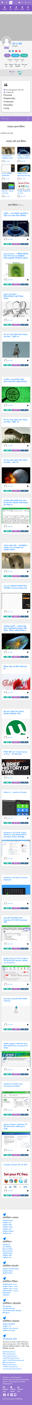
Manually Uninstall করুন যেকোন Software (15, 1000)
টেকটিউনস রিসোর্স (7, 1253)
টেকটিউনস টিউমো (7, 1273)
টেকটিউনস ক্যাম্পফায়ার (9, 1330)
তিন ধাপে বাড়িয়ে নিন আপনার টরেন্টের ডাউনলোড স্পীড (14, 712)
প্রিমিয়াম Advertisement (9, 1365)
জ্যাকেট (5, 9)
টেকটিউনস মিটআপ (8, 1271)
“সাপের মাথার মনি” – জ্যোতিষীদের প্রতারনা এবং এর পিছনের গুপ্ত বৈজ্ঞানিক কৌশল (15, 547)
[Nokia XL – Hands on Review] (8, 188)
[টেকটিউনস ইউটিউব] (15, 1395)
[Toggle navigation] (28, 119)
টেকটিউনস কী (6, 1245)
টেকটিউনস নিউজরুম (8, 1231)
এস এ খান (17, 43)
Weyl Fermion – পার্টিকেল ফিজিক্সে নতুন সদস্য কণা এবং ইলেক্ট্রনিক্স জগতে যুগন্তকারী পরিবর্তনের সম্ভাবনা (16, 256)
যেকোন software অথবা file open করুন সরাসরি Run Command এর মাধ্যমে (16, 1046)
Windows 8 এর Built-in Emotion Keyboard (16, 879)
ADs (27, 9)
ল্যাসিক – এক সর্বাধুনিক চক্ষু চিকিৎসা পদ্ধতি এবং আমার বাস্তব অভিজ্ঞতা (23, 158)
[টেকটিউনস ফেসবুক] (4, 1395)
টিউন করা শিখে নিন (8, 1251)
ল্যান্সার (16, 9)
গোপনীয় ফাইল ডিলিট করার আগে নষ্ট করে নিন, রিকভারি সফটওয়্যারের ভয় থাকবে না (16, 502)
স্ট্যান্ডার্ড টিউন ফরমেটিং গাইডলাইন (12, 1311)
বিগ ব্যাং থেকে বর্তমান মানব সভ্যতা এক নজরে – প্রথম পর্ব (15, 461)
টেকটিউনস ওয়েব (5, 1390)
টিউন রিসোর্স (6, 1313)
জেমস (13, 73)
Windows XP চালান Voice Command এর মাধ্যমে (13, 1085)
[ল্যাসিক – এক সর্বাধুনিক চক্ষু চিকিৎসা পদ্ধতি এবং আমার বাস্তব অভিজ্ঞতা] (23, 152)
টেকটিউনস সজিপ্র (7, 1255)
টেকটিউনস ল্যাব (7, 1229)
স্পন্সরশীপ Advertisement (10, 1367)
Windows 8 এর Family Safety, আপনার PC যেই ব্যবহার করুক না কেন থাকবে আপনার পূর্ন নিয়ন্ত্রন (15, 835)
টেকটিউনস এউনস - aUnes (10, 1289)
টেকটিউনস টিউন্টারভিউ (9, 1324)
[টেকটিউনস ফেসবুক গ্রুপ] (8, 1395)
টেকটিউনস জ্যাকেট (8, 1221)
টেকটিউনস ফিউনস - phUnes (11, 1291)
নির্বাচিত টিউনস (7, 1293)
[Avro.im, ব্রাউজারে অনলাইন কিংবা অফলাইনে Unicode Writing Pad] (8, 168)
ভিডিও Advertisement (9, 1354)
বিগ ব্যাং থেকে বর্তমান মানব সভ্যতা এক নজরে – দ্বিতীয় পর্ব (15, 421)
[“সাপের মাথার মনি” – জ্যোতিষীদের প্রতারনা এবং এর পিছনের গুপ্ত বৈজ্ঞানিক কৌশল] (8, 151)
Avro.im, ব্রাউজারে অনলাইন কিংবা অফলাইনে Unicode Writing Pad (15, 587)
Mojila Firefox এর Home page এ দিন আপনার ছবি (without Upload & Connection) (16, 960)
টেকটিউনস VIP (7, 1326)
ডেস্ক (10, 9)
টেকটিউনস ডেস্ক (7, 1223)
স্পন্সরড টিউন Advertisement (11, 1358)
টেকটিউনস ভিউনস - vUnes (10, 1286)
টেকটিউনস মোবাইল (13, 1390)
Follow (7, 55)
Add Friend (15, 55)
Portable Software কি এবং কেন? (15, 1165)
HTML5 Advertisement (10, 1356)
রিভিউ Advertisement (9, 1362)
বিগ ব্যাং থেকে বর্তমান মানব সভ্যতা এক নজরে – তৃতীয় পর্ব (15, 335)
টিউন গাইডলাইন (7, 1306)
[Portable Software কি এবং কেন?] (23, 187)
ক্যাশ (20, 72)
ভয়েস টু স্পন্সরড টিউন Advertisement (13, 1360)
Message (24, 55)
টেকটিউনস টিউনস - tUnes (10, 1284)
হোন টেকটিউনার (7, 1247)
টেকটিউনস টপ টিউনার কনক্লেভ (11, 1269)
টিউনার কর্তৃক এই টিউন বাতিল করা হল (15, 668)
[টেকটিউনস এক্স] (11, 1395)
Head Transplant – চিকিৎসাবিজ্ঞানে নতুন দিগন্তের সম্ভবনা (13, 296)
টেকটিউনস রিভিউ (7, 1225)
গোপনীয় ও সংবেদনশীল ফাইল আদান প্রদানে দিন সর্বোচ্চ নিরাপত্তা (15, 380)
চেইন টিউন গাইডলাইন (8, 1308)
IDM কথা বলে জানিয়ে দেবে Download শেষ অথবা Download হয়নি (15, 920)
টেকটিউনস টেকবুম (8, 1227)
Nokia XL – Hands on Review (15, 792)
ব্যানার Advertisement (9, 1352)
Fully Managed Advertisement (12, 1369)
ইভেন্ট (22, 9)
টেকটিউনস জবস (7, 1233)
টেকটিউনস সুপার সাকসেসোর (10, 1328)
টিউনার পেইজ (5, 119)
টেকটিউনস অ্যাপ (20, 1390)
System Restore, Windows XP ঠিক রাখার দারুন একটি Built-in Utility (15, 1126)
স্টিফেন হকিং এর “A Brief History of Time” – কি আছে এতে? (15, 753)
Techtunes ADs (10, 1338)
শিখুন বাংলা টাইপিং (8, 1249)
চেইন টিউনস (6, 1295)
